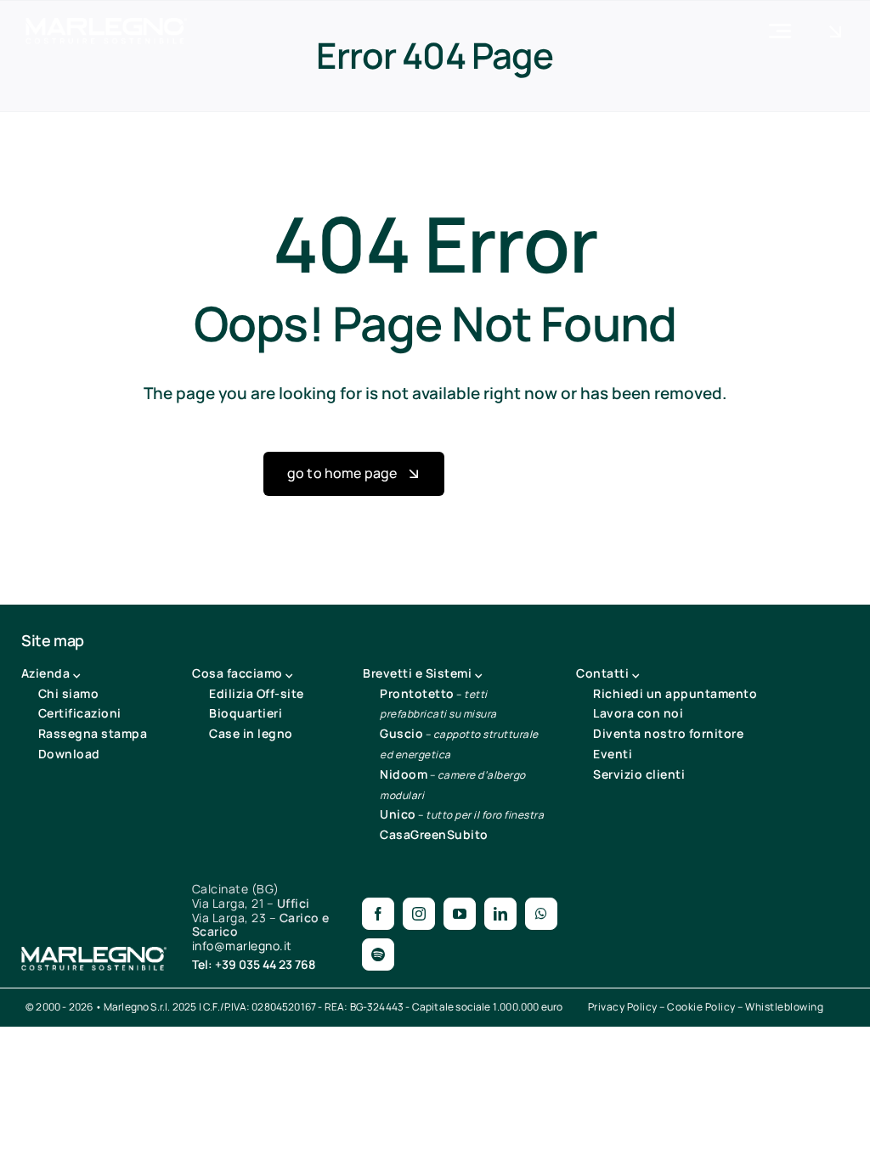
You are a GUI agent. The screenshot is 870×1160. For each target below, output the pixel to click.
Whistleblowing (784, 1007)
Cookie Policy (701, 1007)
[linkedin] (500, 914)
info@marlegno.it (242, 946)
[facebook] (378, 914)
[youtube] (459, 914)
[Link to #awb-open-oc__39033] (835, 31)
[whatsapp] (541, 914)
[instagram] (419, 914)
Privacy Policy (623, 1007)
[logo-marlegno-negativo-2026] (106, 25)
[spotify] (378, 954)
